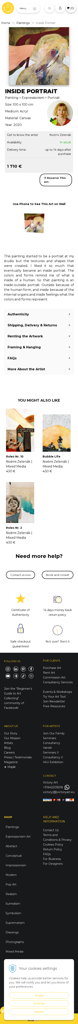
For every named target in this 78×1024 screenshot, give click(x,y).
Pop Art (11, 884)
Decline (39, 1011)
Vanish (47, 748)
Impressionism (16, 865)
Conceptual (14, 856)
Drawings (12, 932)
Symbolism (13, 913)
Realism (11, 894)
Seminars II (51, 752)
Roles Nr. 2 (14, 528)
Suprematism (15, 923)
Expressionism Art (18, 836)
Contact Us (51, 830)
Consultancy (51, 743)
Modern (11, 875)
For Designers (53, 864)
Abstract (11, 846)
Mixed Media (14, 951)
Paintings (23, 23)
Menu (23, 8)
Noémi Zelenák (60, 135)
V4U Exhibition (53, 762)
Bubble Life (51, 456)
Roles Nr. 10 (14, 456)
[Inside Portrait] (39, 56)
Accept (39, 995)
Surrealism (13, 903)
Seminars (49, 738)
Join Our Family (54, 733)
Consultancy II (53, 757)
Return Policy (52, 849)
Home (5, 23)
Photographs (15, 942)
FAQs (47, 854)
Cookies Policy (53, 844)
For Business (52, 859)
